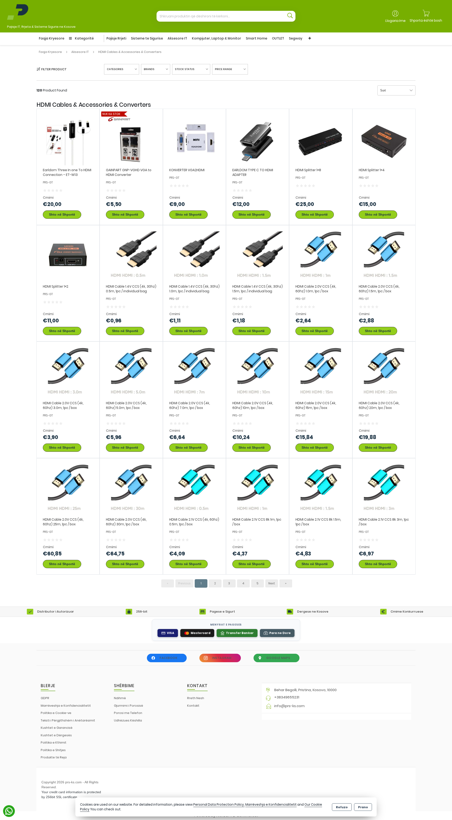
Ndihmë (120, 698)
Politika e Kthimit (53, 742)
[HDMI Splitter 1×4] (384, 140)
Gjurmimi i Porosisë (128, 705)
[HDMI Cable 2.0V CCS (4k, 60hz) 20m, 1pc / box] (384, 373)
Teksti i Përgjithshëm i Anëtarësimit (68, 720)
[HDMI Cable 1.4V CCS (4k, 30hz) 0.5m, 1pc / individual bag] (131, 256)
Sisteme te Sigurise (147, 38)
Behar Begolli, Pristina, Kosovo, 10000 (305, 689)
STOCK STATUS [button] (184, 69)
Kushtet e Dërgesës (56, 735)
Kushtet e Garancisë (57, 727)
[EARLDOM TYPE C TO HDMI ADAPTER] (257, 140)
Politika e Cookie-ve (56, 713)
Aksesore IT (177, 38)
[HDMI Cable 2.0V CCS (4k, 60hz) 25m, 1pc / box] (68, 489)
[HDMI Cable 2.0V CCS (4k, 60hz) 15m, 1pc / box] (320, 373)
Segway (295, 38)
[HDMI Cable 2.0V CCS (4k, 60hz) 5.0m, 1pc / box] (131, 373)
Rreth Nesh (195, 698)
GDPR (45, 698)
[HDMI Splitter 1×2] (68, 256)
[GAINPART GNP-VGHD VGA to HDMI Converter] (131, 140)
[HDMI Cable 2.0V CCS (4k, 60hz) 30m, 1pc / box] (131, 489)
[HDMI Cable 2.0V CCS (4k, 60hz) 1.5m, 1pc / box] (384, 256)
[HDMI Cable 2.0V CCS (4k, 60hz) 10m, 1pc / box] (257, 373)
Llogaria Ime (395, 20)
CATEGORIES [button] (115, 69)
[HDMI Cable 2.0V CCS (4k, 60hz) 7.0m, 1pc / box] (194, 373)
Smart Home (256, 38)
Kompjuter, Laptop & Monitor (216, 38)
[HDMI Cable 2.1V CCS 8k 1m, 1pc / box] (257, 489)
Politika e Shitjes (53, 750)
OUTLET (278, 38)
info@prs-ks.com (289, 705)
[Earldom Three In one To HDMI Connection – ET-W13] (68, 140)
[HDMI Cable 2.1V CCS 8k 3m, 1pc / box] (384, 489)
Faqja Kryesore (51, 38)
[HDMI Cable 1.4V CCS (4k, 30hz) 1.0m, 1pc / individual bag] (194, 256)
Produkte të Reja (54, 757)
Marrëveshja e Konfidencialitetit (66, 705)
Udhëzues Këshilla (128, 720)
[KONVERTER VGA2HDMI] (194, 140)
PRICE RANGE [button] (223, 69)
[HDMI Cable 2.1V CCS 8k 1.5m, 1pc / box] (320, 489)
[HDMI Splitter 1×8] (320, 140)
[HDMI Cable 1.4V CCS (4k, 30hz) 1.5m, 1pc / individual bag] (257, 256)
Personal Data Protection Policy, (219, 804)
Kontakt (193, 705)
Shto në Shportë (62, 214)
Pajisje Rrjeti (116, 38)
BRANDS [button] (149, 69)
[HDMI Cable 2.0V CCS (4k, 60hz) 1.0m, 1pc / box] (320, 256)
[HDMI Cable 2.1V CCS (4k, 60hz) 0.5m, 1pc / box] (194, 489)
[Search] (290, 16)
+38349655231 (286, 697)
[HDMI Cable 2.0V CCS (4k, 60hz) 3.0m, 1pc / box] (68, 373)
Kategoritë (84, 38)
